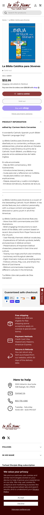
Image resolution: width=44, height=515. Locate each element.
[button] (40, 5)
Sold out (22, 101)
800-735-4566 (21, 401)
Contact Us (20, 393)
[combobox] (22, 12)
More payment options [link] (22, 114)
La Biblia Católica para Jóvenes (19, 20)
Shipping (5, 84)
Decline (20, 504)
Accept (21, 498)
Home (4, 20)
